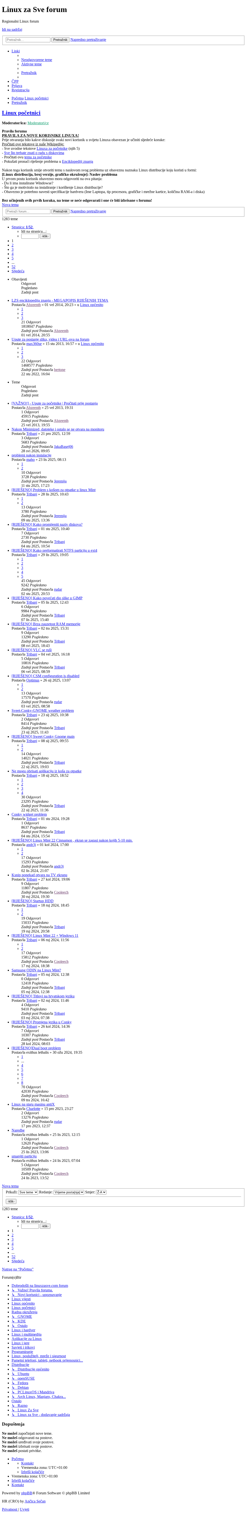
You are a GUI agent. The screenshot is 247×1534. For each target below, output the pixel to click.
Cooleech (61, 892)
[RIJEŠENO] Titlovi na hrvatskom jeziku (43, 996)
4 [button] (13, 254)
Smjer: (90, 1192)
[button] (23, 227)
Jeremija (60, 481)
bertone (59, 370)
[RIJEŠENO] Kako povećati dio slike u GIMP (47, 598)
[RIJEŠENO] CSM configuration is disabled (45, 676)
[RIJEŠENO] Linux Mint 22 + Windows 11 (45, 935)
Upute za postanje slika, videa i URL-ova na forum (50, 339)
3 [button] (13, 249)
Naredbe (18, 1130)
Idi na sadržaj (12, 29)
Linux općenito (91, 305)
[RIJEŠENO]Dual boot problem (36, 1048)
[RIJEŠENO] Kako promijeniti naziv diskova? (47, 524)
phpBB (26, 1493)
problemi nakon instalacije (31, 455)
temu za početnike (38, 157)
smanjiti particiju (24, 1156)
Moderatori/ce (38, 123)
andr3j (31, 845)
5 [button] (13, 258)
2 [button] (13, 245)
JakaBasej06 (63, 447)
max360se (34, 344)
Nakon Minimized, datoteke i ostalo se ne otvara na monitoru (58, 429)
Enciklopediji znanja (77, 161)
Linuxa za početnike (52, 148)
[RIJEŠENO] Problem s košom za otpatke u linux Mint (54, 490)
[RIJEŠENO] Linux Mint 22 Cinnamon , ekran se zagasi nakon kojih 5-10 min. (72, 840)
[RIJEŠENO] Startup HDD (33, 901)
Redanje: (46, 1192)
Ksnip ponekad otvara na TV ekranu (39, 875)
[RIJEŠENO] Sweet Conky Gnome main (43, 736)
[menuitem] (36, 60)
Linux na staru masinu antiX (33, 1104)
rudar (58, 589)
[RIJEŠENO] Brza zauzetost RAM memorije (46, 624)
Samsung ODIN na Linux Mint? (36, 970)
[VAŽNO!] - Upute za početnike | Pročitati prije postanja (55, 403)
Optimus (32, 680)
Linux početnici (21, 113)
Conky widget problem (29, 814)
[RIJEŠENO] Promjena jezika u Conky (42, 1022)
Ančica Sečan (35, 1501)
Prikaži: (12, 1192)
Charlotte (33, 1109)
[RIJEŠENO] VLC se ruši (32, 650)
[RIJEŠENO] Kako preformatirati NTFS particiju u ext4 (54, 550)
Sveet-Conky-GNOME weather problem (43, 710)
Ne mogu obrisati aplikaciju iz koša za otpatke (47, 771)
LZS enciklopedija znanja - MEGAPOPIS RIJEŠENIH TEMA (60, 300)
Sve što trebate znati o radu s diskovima (34, 153)
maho (30, 459)
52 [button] (13, 267)
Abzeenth (33, 305)
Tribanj (31, 434)
